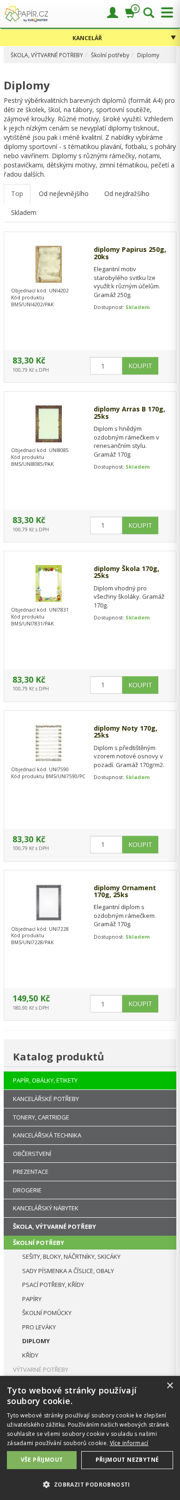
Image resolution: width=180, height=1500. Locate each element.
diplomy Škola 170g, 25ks (126, 572)
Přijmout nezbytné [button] (127, 1460)
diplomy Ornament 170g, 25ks (125, 891)
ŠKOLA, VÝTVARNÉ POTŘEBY (47, 55)
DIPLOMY (36, 1341)
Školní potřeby (110, 55)
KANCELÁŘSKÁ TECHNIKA (47, 1135)
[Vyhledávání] (148, 13)
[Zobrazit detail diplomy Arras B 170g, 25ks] (48, 423)
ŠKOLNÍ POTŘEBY (38, 1242)
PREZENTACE (30, 1171)
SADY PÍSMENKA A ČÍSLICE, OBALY (68, 1271)
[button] (90, 1484)
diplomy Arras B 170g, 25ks (129, 412)
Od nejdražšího (127, 193)
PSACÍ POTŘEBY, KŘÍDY (53, 1284)
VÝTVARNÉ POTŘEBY (40, 1369)
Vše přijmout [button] (42, 1460)
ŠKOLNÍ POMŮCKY (47, 1313)
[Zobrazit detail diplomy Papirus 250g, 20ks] (48, 264)
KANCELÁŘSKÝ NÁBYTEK (45, 1208)
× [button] (169, 1385)
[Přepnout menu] (164, 12)
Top (17, 193)
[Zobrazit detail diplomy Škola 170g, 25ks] (48, 583)
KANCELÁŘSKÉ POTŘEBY (46, 1099)
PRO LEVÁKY (39, 1327)
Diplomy (148, 55)
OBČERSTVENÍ (32, 1153)
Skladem (23, 212)
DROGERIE (27, 1190)
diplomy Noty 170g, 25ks (125, 732)
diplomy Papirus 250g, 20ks (130, 253)
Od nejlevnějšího (64, 193)
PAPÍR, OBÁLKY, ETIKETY (45, 1080)
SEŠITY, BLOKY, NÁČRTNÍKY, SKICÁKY (71, 1256)
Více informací (129, 1443)
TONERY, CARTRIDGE (41, 1117)
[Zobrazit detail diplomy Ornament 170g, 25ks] (48, 902)
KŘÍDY (30, 1355)
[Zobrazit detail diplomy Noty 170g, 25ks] (48, 743)
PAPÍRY (32, 1299)
